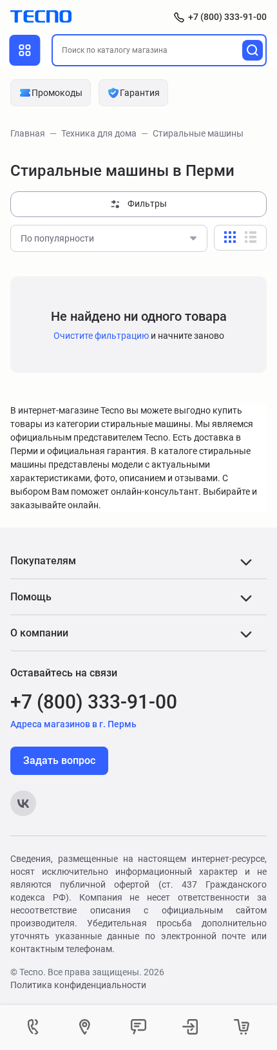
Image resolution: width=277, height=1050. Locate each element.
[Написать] (138, 1027)
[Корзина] (241, 1027)
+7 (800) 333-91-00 (227, 17)
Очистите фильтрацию (101, 335)
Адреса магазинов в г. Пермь (73, 724)
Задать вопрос (59, 760)
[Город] (87, 1027)
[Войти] (190, 1027)
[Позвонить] (35, 1027)
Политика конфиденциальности (78, 985)
